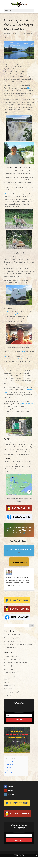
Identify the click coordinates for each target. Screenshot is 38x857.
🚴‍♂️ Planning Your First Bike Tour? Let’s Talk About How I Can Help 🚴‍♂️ (19, 530)
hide (19, 759)
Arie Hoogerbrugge (9, 33)
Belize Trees (7, 666)
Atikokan (6, 194)
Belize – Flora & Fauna (10, 659)
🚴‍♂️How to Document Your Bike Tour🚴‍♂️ (19, 551)
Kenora (24, 351)
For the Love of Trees (10, 648)
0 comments (10, 37)
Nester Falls (25, 356)
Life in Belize (7, 676)
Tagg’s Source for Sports (11, 314)
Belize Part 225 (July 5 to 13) (12, 641)
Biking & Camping (26, 33)
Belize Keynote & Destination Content (15, 663)
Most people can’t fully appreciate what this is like (18, 644)
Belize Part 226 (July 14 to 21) (13, 638)
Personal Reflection (9, 692)
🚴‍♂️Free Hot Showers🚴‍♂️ (19, 562)
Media (5, 679)
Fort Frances (7, 311)
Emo (5, 356)
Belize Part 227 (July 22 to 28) (13, 635)
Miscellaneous (8, 686)
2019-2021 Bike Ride (10, 656)
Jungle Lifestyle (8, 672)
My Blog (6, 689)
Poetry (6, 695)
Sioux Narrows (22, 359)
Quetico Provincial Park (26, 404)
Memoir (6, 682)
